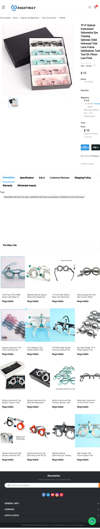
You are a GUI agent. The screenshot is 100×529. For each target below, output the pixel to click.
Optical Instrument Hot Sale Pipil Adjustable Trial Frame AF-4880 (36, 401)
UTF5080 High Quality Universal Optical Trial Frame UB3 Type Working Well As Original (61, 348)
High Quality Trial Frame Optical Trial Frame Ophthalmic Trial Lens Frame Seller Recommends (86, 454)
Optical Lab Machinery (30, 17)
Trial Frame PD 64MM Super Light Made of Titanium (11, 296)
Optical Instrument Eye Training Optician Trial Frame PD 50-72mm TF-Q (61, 401)
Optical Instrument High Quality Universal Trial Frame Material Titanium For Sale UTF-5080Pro (12, 454)
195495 (62, 17)
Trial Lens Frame (49, 17)
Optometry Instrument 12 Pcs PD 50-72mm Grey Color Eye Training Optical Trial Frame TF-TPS (87, 401)
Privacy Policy (71, 525)
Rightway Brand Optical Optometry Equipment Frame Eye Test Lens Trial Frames (36, 296)
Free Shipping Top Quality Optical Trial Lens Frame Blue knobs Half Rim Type (37, 348)
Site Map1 (80, 525)
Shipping (86, 156)
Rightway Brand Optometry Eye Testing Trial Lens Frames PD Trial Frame (61, 454)
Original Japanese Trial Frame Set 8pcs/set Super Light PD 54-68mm (11, 348)
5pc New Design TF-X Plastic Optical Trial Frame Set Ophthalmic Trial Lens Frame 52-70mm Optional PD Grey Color (86, 348)
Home (15, 17)
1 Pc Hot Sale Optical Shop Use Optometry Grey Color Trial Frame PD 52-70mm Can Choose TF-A (61, 296)
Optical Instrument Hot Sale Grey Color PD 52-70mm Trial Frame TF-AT (36, 454)
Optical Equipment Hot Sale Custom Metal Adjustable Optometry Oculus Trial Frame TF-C (86, 296)
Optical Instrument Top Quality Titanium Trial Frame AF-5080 (11, 401)
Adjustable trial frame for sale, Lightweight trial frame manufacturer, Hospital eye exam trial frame (44, 196)
